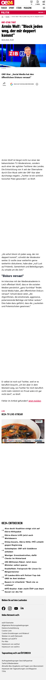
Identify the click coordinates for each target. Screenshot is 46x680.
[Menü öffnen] (44, 8)
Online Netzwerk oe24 (10, 615)
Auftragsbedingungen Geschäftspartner (17, 660)
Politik (5, 12)
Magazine (28, 7)
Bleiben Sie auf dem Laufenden (14, 600)
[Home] (2, 17)
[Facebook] (3, 608)
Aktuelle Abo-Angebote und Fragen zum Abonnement (22, 666)
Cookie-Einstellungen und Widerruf (15, 633)
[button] (23, 431)
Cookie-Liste (7, 630)
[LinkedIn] (22, 608)
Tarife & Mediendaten (10, 663)
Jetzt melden (34, 401)
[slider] (13, 440)
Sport (11, 7)
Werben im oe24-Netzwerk (12, 636)
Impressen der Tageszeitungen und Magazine (19, 668)
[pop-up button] (37, 439)
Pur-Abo (5, 641)
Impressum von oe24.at (11, 644)
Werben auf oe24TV (9, 638)
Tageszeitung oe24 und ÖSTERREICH (16, 653)
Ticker (4, 7)
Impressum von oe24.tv (11, 646)
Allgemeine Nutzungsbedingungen (15, 625)
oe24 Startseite (7, 622)
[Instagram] (10, 608)
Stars (19, 7)
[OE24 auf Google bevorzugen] (37, 84)
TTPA (4, 671)
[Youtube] (16, 608)
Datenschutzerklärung (10, 628)
